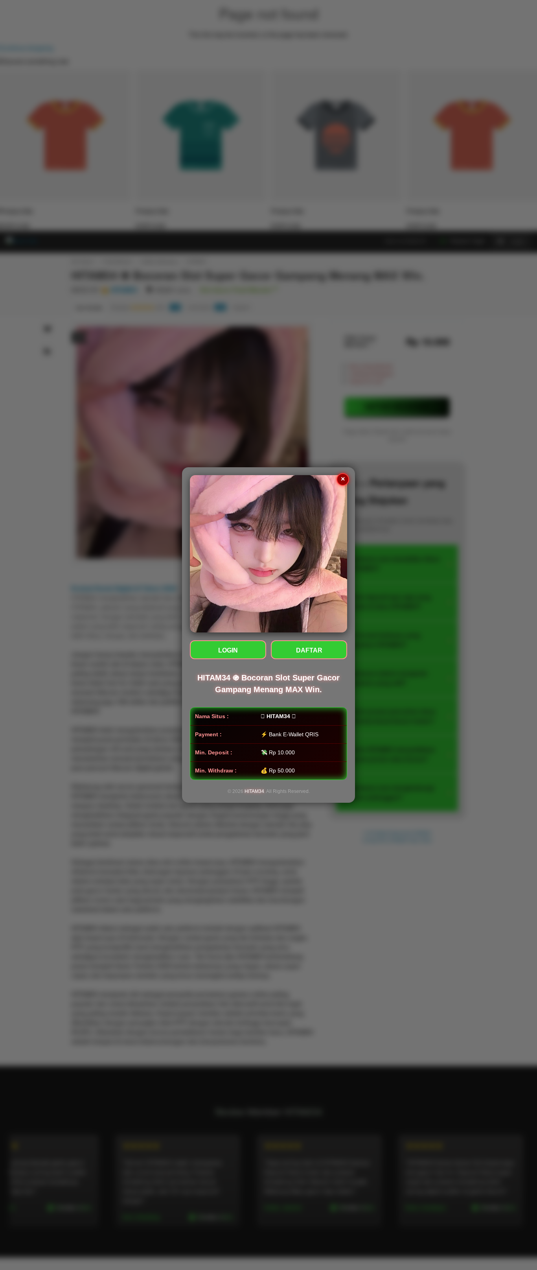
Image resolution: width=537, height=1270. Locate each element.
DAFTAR (309, 650)
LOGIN (228, 650)
